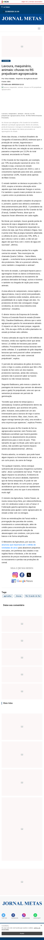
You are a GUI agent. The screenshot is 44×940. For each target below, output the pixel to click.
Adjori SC (25, 2)
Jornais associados (35, 2)
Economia (6, 61)
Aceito (22, 933)
